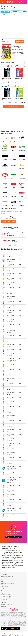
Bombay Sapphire (12, 5)
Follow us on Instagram (6, 596)
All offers (6, 5)
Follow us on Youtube (6, 597)
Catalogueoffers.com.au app (7, 583)
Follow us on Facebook (6, 594)
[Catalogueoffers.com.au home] (9, 1)
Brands (2, 581)
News (2, 588)
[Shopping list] (21, 2)
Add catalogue (4, 586)
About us (3, 584)
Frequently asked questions (7, 576)
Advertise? (3, 578)
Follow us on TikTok (5, 599)
